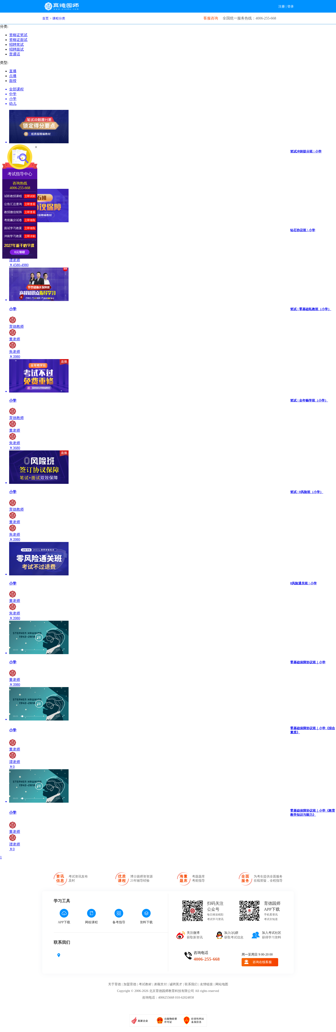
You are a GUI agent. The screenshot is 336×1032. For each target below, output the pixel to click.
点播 (12, 76)
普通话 (14, 54)
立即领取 (29, 220)
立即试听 (29, 196)
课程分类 (58, 18)
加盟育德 (129, 984)
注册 (281, 6)
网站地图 (221, 984)
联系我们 (191, 984)
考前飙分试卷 (13, 220)
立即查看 (29, 204)
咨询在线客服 (262, 962)
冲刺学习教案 (13, 236)
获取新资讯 (195, 935)
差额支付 (160, 984)
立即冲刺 (29, 236)
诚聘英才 (175, 984)
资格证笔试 (18, 35)
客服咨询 (210, 18)
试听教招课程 (13, 196)
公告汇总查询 (13, 204)
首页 (45, 18)
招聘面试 (16, 49)
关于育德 (114, 984)
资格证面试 (18, 40)
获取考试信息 (233, 935)
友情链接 (206, 984)
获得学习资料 (271, 935)
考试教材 (145, 984)
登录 (290, 6)
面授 (12, 81)
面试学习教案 (13, 228)
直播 (12, 71)
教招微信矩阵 (13, 212)
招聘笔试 (16, 44)
